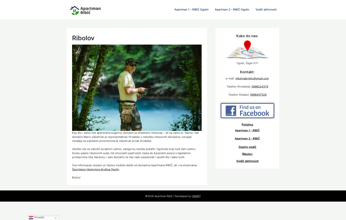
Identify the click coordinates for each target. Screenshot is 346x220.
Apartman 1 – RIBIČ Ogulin (191, 9)
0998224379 (260, 86)
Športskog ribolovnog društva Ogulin (95, 169)
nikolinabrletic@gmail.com (252, 78)
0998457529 (258, 94)
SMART (196, 196)
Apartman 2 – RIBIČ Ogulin (232, 9)
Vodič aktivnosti (266, 9)
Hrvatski (38, 217)
